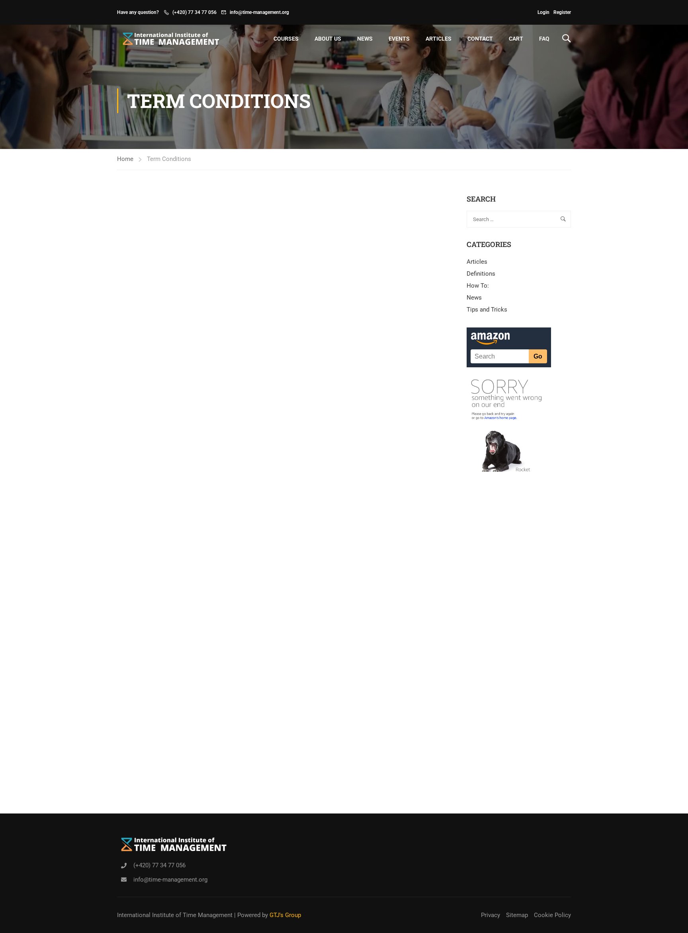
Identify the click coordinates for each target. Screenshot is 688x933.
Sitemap (517, 915)
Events (399, 38)
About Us (328, 38)
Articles (439, 38)
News (365, 38)
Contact (480, 38)
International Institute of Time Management (175, 915)
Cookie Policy (552, 915)
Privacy (490, 915)
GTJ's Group (285, 915)
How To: (478, 285)
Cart (516, 38)
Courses (286, 38)
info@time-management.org (259, 12)
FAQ (544, 38)
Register (562, 12)
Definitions (481, 273)
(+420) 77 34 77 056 (194, 12)
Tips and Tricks (487, 309)
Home (125, 159)
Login (543, 12)
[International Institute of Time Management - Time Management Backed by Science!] (169, 39)
